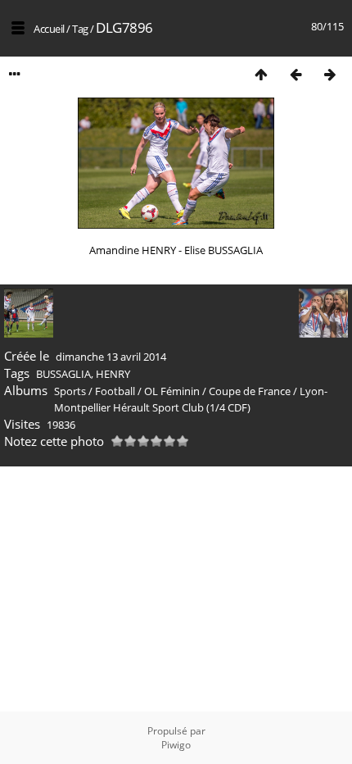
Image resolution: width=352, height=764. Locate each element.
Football (115, 391)
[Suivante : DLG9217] (330, 74)
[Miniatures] (261, 74)
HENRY (113, 373)
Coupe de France (250, 391)
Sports (70, 391)
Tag (80, 28)
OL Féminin (172, 391)
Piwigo (176, 745)
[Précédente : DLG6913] (295, 74)
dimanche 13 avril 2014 (111, 356)
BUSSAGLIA (63, 373)
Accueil (49, 28)
